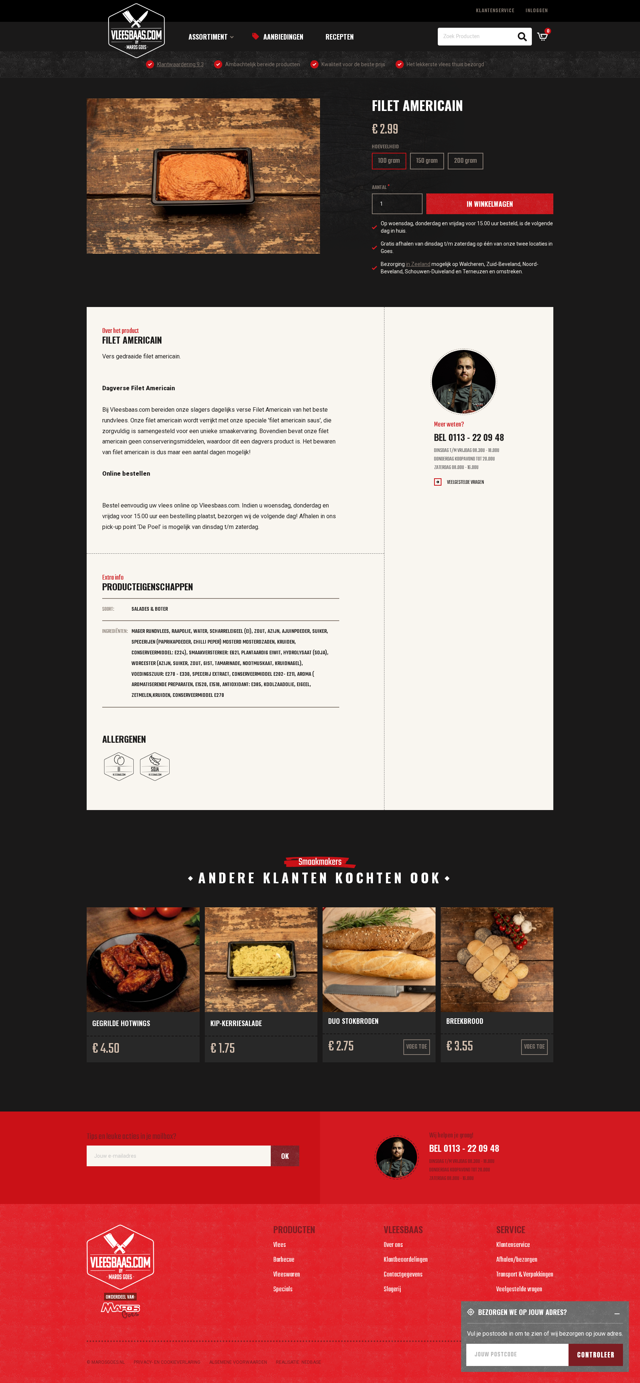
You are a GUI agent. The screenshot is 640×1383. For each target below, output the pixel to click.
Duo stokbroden (353, 1021)
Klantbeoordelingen (406, 1260)
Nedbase (311, 1362)
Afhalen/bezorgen (516, 1260)
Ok (285, 1156)
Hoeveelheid (385, 147)
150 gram (429, 162)
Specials (283, 1289)
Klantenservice (495, 11)
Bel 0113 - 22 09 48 (469, 436)
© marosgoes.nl (106, 1362)
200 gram (467, 162)
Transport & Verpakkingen (524, 1274)
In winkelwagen (490, 204)
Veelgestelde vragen (465, 482)
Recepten (340, 36)
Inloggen (537, 11)
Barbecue (283, 1260)
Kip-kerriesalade (236, 1023)
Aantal (379, 187)
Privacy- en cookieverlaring (167, 1362)
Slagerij (392, 1289)
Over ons (393, 1245)
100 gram (391, 162)
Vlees (279, 1245)
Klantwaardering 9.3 (180, 64)
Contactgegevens (403, 1274)
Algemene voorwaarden (238, 1362)
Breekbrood (464, 1021)
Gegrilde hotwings (121, 1023)
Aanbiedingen (283, 36)
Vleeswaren (286, 1274)
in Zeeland (418, 264)
